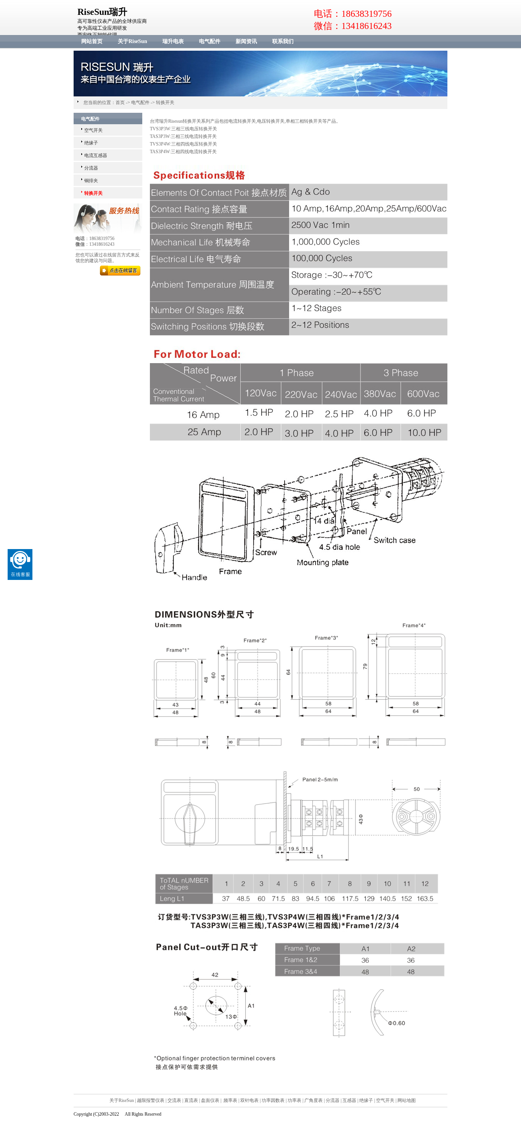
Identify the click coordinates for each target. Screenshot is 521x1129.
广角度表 (313, 1100)
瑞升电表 (173, 41)
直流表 (191, 1100)
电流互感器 (95, 155)
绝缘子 (91, 143)
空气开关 (93, 130)
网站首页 (92, 41)
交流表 (174, 1100)
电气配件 (209, 41)
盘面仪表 (210, 1100)
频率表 (230, 1100)
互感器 (349, 1100)
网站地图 (406, 1100)
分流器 (91, 168)
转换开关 (165, 102)
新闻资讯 (246, 41)
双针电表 (249, 1100)
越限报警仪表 (150, 1100)
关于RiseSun (132, 41)
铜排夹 (91, 180)
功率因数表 (273, 1100)
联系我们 (283, 41)
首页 (120, 102)
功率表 (294, 1100)
